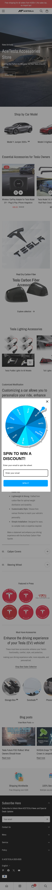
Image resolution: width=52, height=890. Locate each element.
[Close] (47, 401)
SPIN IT (25, 483)
